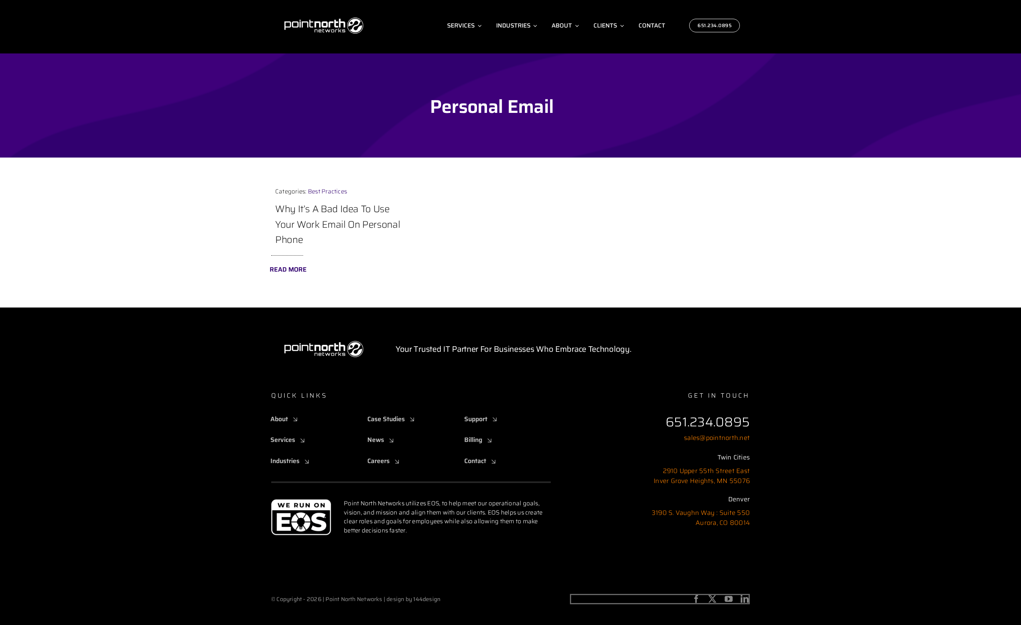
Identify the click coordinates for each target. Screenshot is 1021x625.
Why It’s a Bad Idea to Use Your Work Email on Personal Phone (337, 224)
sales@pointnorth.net (717, 438)
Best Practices (327, 191)
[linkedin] (745, 599)
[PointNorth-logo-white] (323, 7)
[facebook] (696, 599)
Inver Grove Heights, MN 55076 (702, 481)
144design (426, 599)
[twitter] (712, 599)
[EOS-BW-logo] (301, 502)
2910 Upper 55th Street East (706, 471)
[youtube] (729, 599)
